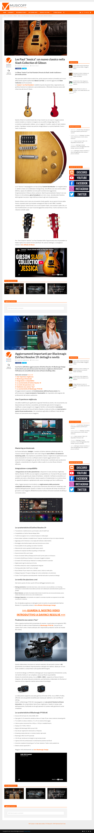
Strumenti (11, 12)
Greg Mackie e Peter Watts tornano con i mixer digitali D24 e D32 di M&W (35, 288)
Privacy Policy (27, 831)
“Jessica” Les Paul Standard (25, 85)
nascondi (30, 375)
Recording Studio (21, 12)
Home (4, 12)
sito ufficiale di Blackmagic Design (45, 605)
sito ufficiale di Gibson (28, 245)
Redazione (8, 64)
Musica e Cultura (44, 12)
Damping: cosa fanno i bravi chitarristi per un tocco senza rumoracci (80, 137)
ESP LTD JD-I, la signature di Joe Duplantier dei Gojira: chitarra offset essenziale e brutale (57, 288)
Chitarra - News (16, 15)
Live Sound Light (32, 12)
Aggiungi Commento (8, 73)
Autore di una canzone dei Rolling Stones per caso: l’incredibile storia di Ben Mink (14, 288)
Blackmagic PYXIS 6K (46, 625)
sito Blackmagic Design (41, 749)
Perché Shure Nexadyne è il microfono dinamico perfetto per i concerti (80, 131)
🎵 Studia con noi (57, 12)
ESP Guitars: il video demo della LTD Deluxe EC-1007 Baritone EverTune (47, 823)
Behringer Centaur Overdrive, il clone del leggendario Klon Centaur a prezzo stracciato (80, 146)
